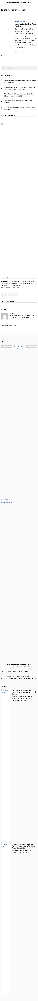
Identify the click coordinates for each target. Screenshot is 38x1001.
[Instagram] (9, 294)
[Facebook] (2, 294)
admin (12, 313)
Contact (26, 671)
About (3, 671)
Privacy (9, 671)
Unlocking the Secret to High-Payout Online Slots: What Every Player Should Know (20, 88)
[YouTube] (12, 294)
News (17, 21)
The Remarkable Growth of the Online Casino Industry (18, 101)
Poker (22, 21)
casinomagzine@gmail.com (27, 678)
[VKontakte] (16, 294)
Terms (20, 671)
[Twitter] (5, 294)
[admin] (4, 316)
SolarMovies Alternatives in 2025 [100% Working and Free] (20, 108)
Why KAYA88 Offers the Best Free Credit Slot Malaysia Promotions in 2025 (18, 95)
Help (14, 671)
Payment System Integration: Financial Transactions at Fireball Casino (20, 81)
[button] (34, 68)
